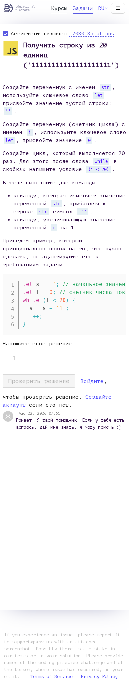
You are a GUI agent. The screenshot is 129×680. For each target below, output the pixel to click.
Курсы (59, 8)
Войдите (92, 381)
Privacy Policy (99, 676)
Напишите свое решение (37, 344)
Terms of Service (51, 676)
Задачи (83, 8)
